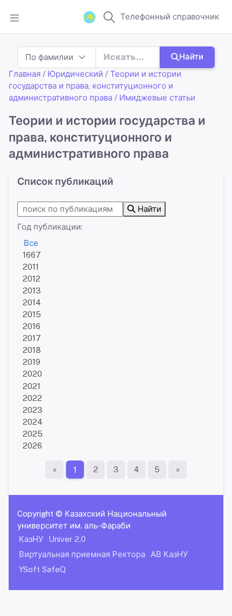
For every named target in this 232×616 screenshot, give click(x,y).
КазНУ (31, 539)
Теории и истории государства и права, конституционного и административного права (95, 85)
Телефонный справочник (169, 16)
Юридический (75, 73)
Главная (24, 73)
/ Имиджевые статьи (154, 97)
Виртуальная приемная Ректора (82, 554)
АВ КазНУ (169, 554)
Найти (191, 56)
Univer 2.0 (67, 539)
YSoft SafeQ (42, 569)
